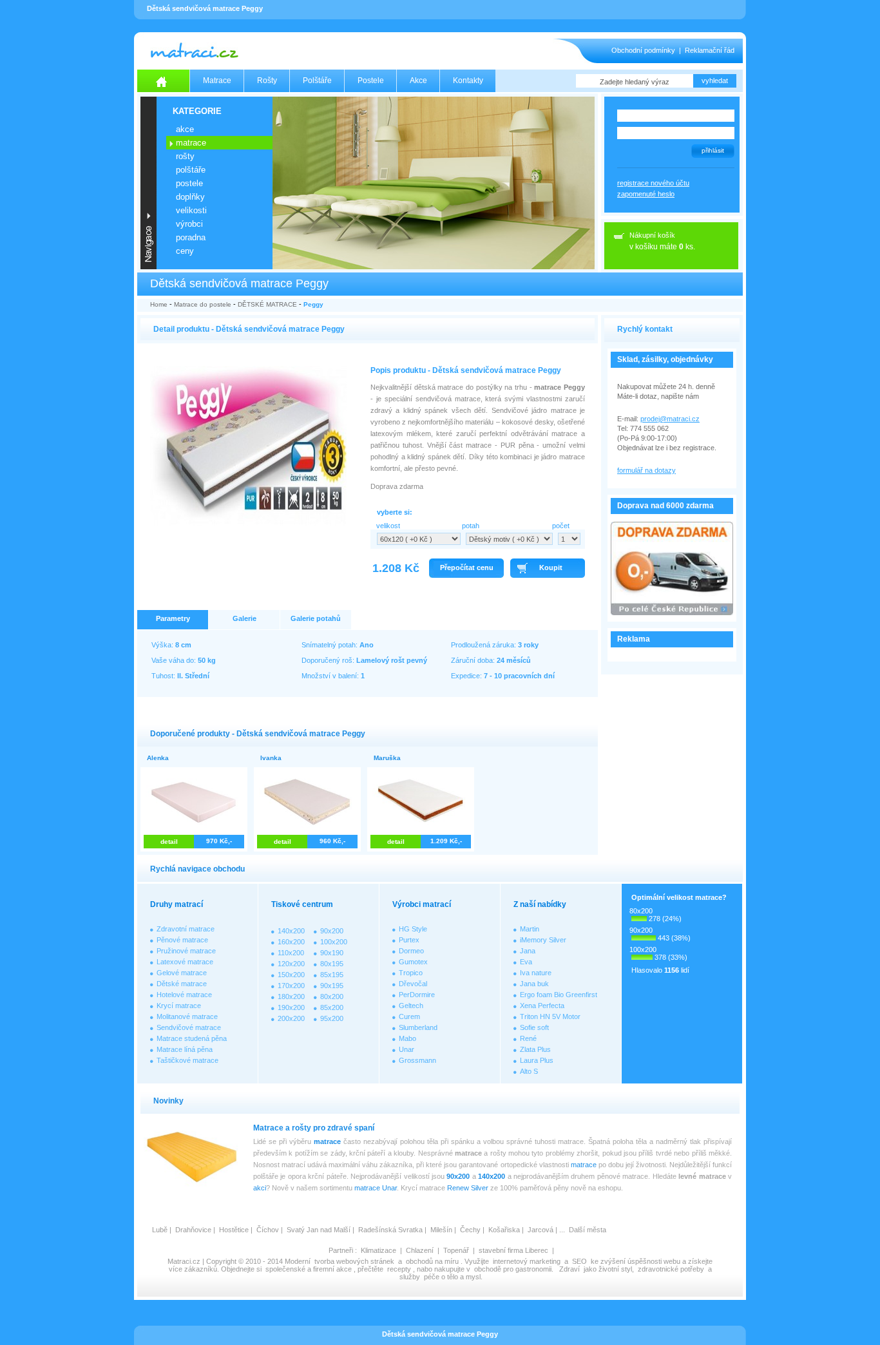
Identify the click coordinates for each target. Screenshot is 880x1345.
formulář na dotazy (646, 470)
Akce (418, 80)
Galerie (244, 618)
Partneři (341, 1250)
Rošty (267, 80)
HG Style (413, 929)
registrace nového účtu (653, 183)
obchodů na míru (432, 1261)
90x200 (331, 931)
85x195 (331, 974)
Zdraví (569, 1269)
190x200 (291, 1007)
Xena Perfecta (542, 1005)
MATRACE (191, 143)
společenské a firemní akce (308, 1269)
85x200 (331, 1007)
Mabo (407, 1038)
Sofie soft (534, 1027)
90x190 (331, 953)
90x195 (331, 985)
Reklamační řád (709, 50)
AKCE (185, 129)
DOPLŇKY (190, 197)
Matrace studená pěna (192, 1038)
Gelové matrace (182, 973)
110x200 (291, 953)
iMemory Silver (543, 940)
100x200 (333, 942)
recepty (399, 1269)
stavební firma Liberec (513, 1250)
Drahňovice (193, 1230)
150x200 (291, 974)
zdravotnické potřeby (671, 1269)
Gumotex (413, 962)
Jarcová (540, 1230)
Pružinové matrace (186, 951)
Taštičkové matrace (187, 1060)
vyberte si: (394, 512)
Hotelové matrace (184, 994)
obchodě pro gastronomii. (514, 1269)
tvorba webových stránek (354, 1261)
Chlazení (420, 1250)
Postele (371, 80)
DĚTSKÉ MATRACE (267, 304)
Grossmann (417, 1060)
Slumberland (418, 1027)
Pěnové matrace (182, 940)
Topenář (456, 1250)
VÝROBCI (189, 224)
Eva (526, 962)
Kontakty (468, 80)
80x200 (331, 996)
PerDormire (417, 994)
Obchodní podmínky (643, 50)
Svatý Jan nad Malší (318, 1230)
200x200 (291, 1018)
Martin (529, 929)
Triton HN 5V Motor (550, 1016)
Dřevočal (413, 983)
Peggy (313, 304)
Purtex (409, 940)
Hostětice (234, 1230)
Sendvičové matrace (189, 1027)
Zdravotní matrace (186, 929)
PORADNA (191, 237)
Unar (406, 1049)
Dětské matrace (182, 983)
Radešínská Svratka (390, 1230)
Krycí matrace (179, 1005)
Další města (587, 1230)
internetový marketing (526, 1261)
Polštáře (317, 80)
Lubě (159, 1230)
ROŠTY (185, 156)
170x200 (291, 985)
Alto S (529, 1071)
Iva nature (535, 973)
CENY (185, 251)
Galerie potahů (316, 618)
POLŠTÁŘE (191, 170)
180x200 (291, 996)
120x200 (291, 964)
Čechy (470, 1230)
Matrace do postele (202, 304)
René (528, 1038)
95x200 (331, 1018)
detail (169, 841)
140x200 (291, 931)
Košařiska (504, 1230)
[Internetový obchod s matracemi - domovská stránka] (163, 81)
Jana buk (534, 983)
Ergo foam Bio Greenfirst (558, 994)
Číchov (267, 1230)
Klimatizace (378, 1250)
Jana (527, 951)
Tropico (411, 973)
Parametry (173, 618)
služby (409, 1277)
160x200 (291, 942)
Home (158, 304)
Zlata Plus (535, 1049)
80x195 (331, 964)
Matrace (217, 80)
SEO (579, 1261)
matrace (327, 1141)
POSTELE (189, 183)
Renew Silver (467, 1188)
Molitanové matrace (187, 1016)
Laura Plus (536, 1060)
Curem (409, 1016)
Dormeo (411, 951)
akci (259, 1188)
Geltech (411, 1005)
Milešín (441, 1230)
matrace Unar (375, 1188)
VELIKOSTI (191, 210)
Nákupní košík (652, 235)
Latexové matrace (185, 962)
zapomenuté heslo (645, 194)
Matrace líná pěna (185, 1049)
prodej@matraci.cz (670, 419)
